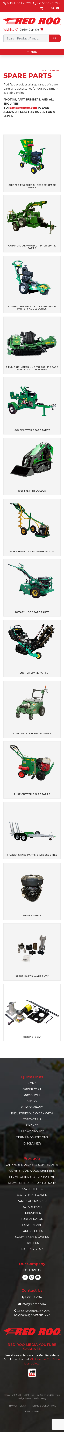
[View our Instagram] (52, 8)
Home (43, 70)
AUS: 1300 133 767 (18, 3)
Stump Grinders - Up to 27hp (32, 1176)
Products (32, 1095)
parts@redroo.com (23, 107)
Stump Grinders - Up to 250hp (32, 1183)
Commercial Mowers (32, 1237)
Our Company (32, 1107)
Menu (33, 52)
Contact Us (32, 1119)
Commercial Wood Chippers (32, 1170)
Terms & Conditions (32, 1137)
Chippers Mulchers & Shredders (32, 1164)
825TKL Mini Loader (32, 1194)
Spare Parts (55, 70)
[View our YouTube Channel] (58, 8)
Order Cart (32, 1089)
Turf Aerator (32, 1219)
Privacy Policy (32, 1131)
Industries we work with (32, 1113)
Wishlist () (10, 29)
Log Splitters (32, 1188)
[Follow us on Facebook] (47, 8)
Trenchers (32, 1212)
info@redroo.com (34, 1304)
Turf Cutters (32, 1231)
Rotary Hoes (32, 1206)
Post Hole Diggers (32, 1200)
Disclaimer (32, 1143)
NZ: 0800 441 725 (48, 3)
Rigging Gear (32, 1249)
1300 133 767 (33, 1297)
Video (32, 1101)
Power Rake (32, 1225)
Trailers (32, 1242)
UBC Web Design (37, 1398)
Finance (32, 1125)
